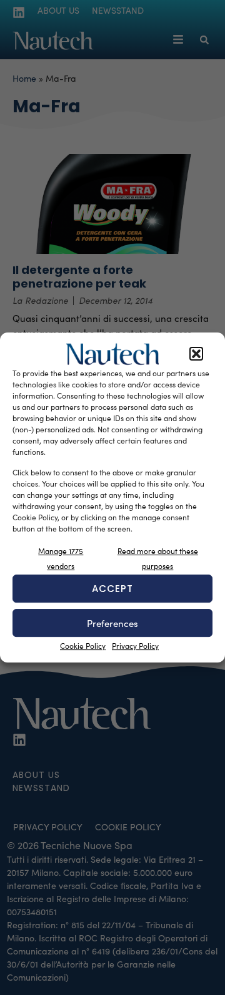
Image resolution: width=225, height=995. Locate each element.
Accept (112, 588)
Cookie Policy (83, 646)
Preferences (112, 623)
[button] (196, 354)
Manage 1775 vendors (60, 558)
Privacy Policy (135, 646)
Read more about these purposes (158, 558)
